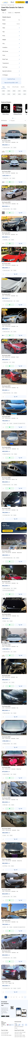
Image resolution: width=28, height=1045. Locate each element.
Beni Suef (6, 682)
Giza (5, 423)
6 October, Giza (6, 515)
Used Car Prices (11, 79)
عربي (13, 2)
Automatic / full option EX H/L (19, 423)
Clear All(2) (17, 12)
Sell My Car (21, 2)
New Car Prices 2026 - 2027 (11, 82)
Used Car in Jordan (18, 1033)
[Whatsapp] (9, 151)
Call (21, 151)
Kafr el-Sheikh (6, 774)
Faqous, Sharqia (7, 743)
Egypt (10, 1024)
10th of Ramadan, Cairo (8, 557)
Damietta (5, 239)
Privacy (15, 1028)
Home (15, 1023)
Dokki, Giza (6, 362)
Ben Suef (5, 804)
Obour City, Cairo (7, 392)
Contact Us (16, 1025)
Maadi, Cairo (6, 178)
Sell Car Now (8, 530)
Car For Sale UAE (4, 1033)
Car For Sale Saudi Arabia (6, 1035)
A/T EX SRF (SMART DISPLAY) (8, 590)
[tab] (3, 87)
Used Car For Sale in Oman (19, 1036)
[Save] (25, 126)
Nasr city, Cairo (6, 147)
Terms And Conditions (18, 1026)
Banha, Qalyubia (7, 588)
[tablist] (14, 87)
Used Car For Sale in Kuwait (19, 1032)
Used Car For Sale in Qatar (19, 1035)
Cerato (15, 147)
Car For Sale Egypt (5, 1032)
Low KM (18, 988)
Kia (11, 147)
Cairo (5, 621)
